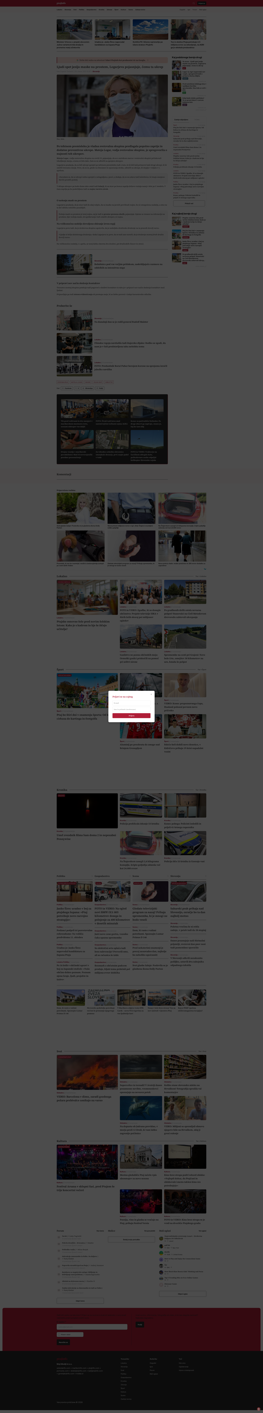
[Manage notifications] (258, 1409)
